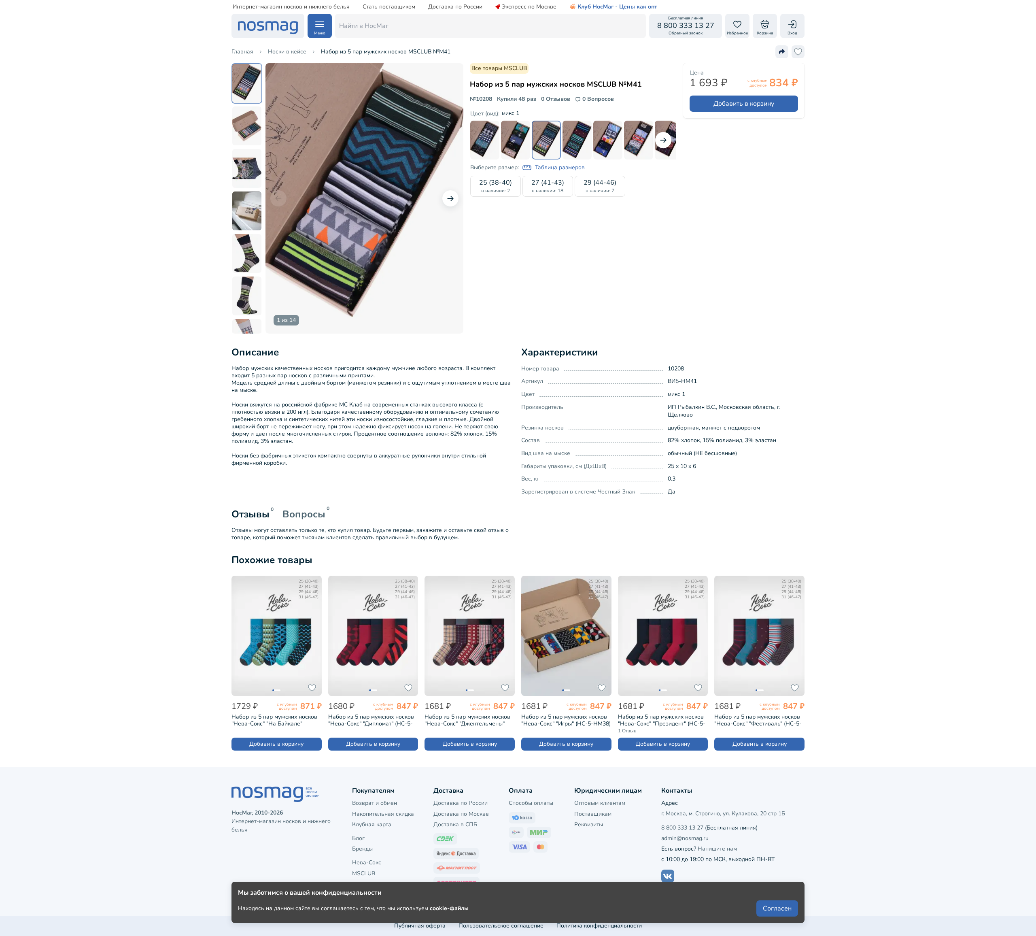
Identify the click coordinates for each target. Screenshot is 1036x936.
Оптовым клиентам (599, 803)
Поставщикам (592, 814)
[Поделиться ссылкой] (781, 51)
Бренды (362, 849)
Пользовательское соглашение (501, 926)
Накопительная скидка (383, 814)
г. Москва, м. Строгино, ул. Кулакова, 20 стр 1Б (723, 813)
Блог (358, 838)
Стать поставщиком (389, 7)
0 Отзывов (555, 99)
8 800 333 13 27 (682, 828)
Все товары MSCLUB (499, 68)
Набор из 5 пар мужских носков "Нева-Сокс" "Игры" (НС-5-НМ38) (566, 720)
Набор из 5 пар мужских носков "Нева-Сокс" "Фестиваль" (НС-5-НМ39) (758, 720)
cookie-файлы (449, 908)
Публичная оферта (420, 926)
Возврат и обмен (374, 803)
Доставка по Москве (461, 814)
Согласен (777, 908)
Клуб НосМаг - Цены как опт (617, 7)
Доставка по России (455, 7)
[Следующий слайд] (450, 198)
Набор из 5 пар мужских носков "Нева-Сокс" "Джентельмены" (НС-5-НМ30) (467, 720)
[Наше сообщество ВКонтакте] (667, 876)
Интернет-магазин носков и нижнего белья (291, 7)
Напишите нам (717, 849)
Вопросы (303, 514)
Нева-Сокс (366, 862)
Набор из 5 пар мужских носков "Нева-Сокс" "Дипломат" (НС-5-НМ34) (371, 720)
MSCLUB (363, 873)
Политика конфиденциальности (599, 926)
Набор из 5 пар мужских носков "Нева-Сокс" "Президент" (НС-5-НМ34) (661, 720)
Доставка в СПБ (455, 824)
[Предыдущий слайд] (278, 198)
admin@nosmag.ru (685, 838)
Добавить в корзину (743, 103)
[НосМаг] (267, 26)
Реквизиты (588, 824)
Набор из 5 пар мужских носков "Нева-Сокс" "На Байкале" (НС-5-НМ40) (274, 720)
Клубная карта (371, 824)
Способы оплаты (531, 803)
